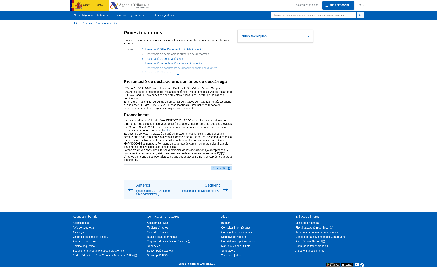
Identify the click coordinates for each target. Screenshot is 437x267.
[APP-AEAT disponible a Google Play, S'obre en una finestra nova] (333, 264)
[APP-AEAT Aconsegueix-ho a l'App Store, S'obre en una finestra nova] (347, 264)
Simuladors (228, 250)
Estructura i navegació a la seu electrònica (98, 250)
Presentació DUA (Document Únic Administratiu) (174, 49)
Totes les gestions (163, 15)
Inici (76, 23)
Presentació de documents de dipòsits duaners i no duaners (181, 68)
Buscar (225, 222)
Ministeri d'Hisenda (307, 222)
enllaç (167, 130)
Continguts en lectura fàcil (237, 232)
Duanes (87, 23)
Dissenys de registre (233, 236)
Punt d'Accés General (308, 241)
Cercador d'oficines (158, 232)
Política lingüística (84, 246)
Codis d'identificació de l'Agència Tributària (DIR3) (103, 255)
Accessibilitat (81, 222)
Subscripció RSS (157, 255)
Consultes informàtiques (236, 227)
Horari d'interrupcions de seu (238, 241)
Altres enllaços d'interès (309, 250)
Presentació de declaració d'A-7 (164, 58)
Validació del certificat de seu (90, 236)
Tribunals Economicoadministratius (316, 232)
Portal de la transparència (311, 246)
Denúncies (153, 246)
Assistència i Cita (157, 222)
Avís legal (79, 232)
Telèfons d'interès (157, 227)
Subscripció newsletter (160, 250)
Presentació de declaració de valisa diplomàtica (174, 63)
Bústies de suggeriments (162, 236)
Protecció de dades (84, 241)
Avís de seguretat (83, 227)
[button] (361, 5)
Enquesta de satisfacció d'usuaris (167, 241)
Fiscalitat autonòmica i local (312, 227)
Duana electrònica (106, 23)
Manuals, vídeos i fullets (235, 246)
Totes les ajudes (231, 255)
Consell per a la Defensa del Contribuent (320, 236)
